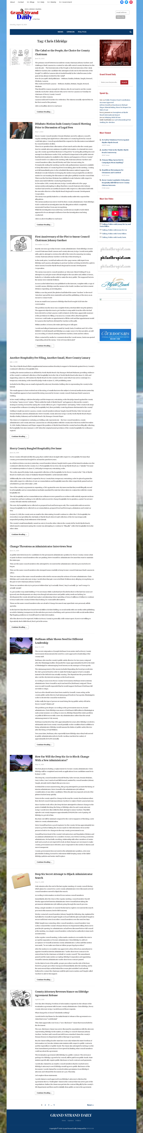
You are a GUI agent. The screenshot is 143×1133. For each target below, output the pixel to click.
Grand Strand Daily (71, 1115)
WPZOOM (90, 1128)
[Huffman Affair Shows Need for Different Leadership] (21, 646)
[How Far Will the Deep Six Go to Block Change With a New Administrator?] (21, 763)
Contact (21, 2)
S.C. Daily (40, 2)
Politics (82, 32)
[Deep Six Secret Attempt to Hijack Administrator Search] (21, 881)
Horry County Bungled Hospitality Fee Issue (36, 448)
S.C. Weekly (51, 2)
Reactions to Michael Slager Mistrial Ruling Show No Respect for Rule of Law (115, 107)
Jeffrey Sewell (105, 105)
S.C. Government (65, 2)
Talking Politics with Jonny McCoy (114, 230)
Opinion (71, 32)
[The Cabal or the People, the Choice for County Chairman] (21, 57)
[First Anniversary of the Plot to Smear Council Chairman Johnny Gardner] (21, 243)
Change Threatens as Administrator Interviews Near (41, 546)
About (12, 2)
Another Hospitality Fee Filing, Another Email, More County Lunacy (50, 357)
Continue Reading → (44, 112)
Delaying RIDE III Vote (112, 117)
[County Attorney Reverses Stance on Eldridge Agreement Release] (21, 998)
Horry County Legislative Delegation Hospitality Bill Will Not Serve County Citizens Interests (115, 182)
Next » (90, 1105)
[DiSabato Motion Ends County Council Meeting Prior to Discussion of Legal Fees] (21, 130)
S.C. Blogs (30, 2)
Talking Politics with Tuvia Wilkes (114, 234)
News (60, 32)
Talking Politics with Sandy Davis (114, 237)
